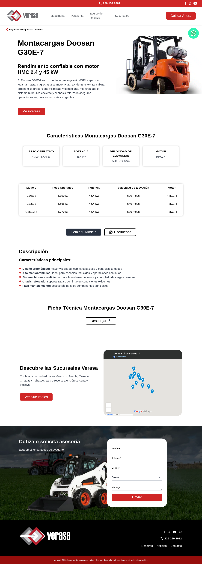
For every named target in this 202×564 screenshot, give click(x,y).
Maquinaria (57, 15)
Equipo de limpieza (96, 15)
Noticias (162, 545)
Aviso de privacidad (139, 560)
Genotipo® (125, 560)
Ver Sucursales (36, 397)
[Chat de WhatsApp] (193, 33)
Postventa (77, 15)
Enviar (137, 497)
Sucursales (122, 15)
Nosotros (147, 545)
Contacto (176, 545)
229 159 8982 (111, 3)
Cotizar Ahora (180, 16)
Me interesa (31, 111)
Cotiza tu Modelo (83, 232)
